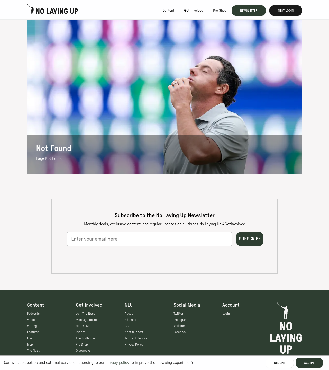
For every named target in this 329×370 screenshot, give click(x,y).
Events (80, 332)
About (129, 313)
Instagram (180, 319)
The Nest (33, 350)
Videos (31, 319)
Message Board (86, 319)
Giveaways (83, 350)
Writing (32, 326)
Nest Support (134, 332)
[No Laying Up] (52, 10)
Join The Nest (85, 313)
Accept (309, 362)
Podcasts (33, 313)
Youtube (179, 326)
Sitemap (130, 319)
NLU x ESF (82, 326)
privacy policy (117, 362)
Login (226, 313)
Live (30, 338)
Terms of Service (136, 338)
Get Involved (193, 10)
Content (168, 10)
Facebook (179, 332)
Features (33, 332)
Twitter (178, 313)
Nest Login (286, 10)
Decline (279, 362)
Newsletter (248, 10)
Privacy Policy (134, 344)
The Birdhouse (86, 338)
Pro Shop (219, 10)
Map (30, 344)
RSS (127, 326)
